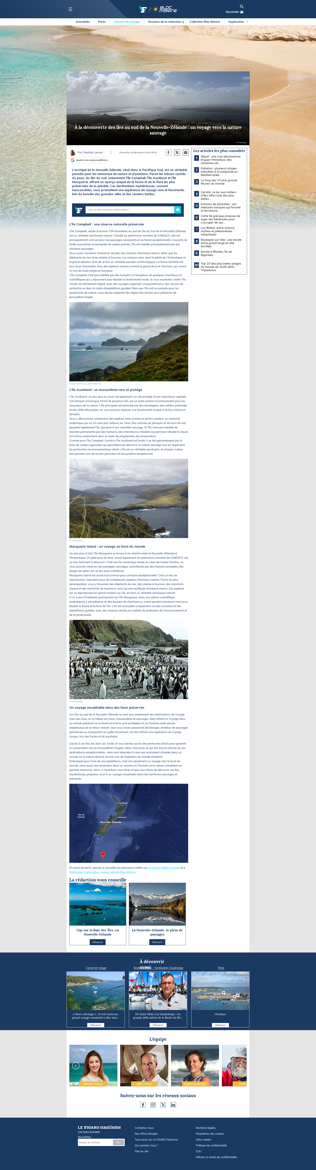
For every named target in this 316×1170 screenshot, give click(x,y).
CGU (198, 1151)
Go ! (118, 1142)
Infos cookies (203, 1139)
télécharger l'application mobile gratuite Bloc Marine (102, 872)
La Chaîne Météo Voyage (164, 867)
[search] (242, 6)
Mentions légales (206, 1128)
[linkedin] (173, 1105)
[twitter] (163, 1105)
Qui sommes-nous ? (146, 1145)
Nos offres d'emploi (146, 1133)
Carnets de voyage (127, 21)
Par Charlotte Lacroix (90, 152)
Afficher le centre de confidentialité (216, 1157)
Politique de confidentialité (211, 1145)
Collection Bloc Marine (205, 21)
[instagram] (153, 1105)
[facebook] (143, 1105)
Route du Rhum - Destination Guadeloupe (158, 968)
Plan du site (141, 1151)
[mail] (241, 12)
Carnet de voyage (96, 968)
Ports (102, 21)
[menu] (70, 9)
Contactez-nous (144, 1128)
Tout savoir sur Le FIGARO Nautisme (156, 1139)
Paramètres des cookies (210, 1133)
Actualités (83, 21)
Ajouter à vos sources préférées (92, 160)
